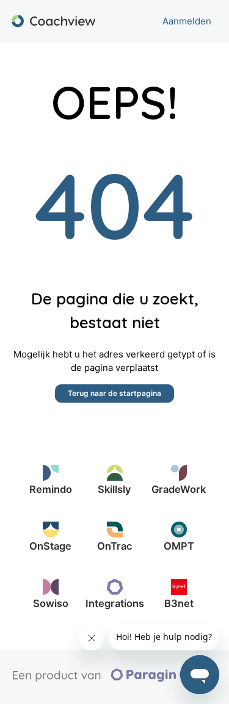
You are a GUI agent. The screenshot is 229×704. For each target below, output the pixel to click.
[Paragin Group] (115, 679)
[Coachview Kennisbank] (53, 21)
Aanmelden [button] (186, 21)
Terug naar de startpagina (114, 393)
